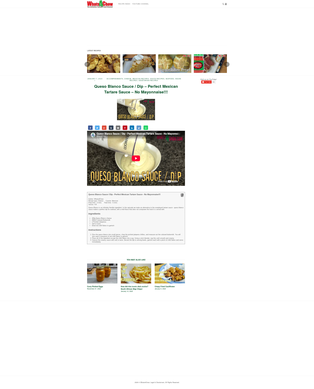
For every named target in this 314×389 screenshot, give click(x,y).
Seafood (170, 79)
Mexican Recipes (141, 79)
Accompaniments (115, 79)
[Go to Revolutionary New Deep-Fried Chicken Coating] (103, 63)
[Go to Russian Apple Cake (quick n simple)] (139, 63)
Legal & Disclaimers (157, 382)
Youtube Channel (140, 4)
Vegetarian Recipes (148, 80)
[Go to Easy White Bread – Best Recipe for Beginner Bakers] (174, 63)
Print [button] (182, 196)
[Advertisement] (157, 27)
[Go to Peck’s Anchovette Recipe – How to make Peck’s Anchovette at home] (210, 63)
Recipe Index (124, 4)
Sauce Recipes (157, 79)
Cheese (127, 79)
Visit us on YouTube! (208, 79)
